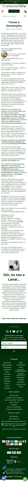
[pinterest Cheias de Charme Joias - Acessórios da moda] (20, 331)
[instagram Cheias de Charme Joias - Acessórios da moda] (7, 331)
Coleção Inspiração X (21, 374)
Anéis (21, 362)
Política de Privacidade (14, 409)
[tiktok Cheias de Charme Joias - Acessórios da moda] (17, 331)
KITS (7, 372)
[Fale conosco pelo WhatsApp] (25, 479)
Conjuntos (7, 381)
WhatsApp (15, 416)
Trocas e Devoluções (14, 407)
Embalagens (21, 377)
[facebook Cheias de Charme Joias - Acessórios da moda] (10, 331)
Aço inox (7, 376)
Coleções (21, 379)
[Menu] (3, 11)
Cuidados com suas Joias (14, 397)
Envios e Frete (14, 402)
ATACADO (7, 362)
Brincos (7, 383)
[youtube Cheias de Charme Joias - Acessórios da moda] (14, 331)
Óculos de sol (20, 384)
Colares (7, 386)
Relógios (7, 379)
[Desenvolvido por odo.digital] (10, 477)
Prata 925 (7, 374)
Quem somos (14, 395)
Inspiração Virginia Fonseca (20, 370)
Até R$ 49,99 (21, 365)
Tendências (7, 369)
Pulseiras (7, 388)
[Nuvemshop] (18, 477)
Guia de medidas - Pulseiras (14, 400)
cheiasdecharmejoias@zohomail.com (15, 421)
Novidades (7, 367)
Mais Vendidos (7, 365)
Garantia (14, 404)
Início (7, 29)
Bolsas (21, 386)
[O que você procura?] (24, 16)
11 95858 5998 (15, 419)
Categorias (20, 382)
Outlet (21, 367)
